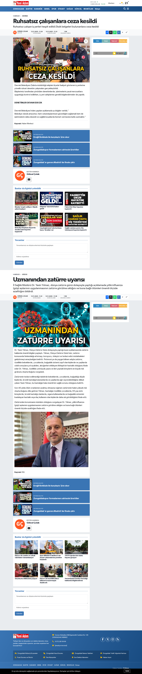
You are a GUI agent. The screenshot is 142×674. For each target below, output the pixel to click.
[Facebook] (102, 639)
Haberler (16, 16)
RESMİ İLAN (88, 9)
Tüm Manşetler (51, 657)
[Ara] (124, 9)
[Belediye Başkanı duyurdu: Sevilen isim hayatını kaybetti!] (26, 219)
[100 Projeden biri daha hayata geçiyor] (76, 547)
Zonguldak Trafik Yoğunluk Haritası (114, 653)
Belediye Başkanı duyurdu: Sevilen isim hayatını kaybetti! (25, 229)
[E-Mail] (29, 179)
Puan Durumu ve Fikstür (25, 657)
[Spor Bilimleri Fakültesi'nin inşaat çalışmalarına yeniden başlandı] (51, 547)
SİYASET (61, 9)
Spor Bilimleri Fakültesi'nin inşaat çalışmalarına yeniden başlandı (51, 557)
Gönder (19, 262)
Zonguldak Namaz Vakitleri (84, 653)
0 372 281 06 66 (60, 641)
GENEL (47, 9)
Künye (97, 9)
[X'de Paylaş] (111, 32)
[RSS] (117, 639)
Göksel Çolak (33, 174)
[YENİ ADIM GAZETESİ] (21, 3)
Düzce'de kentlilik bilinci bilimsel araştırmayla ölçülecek (49, 580)
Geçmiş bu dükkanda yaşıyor (26, 578)
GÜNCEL (78, 9)
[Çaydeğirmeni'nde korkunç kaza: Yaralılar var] (51, 220)
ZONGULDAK (18, 9)
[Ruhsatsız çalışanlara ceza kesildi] (51, 59)
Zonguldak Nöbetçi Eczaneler (27, 653)
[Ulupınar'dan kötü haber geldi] (51, 198)
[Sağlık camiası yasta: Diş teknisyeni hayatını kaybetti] (76, 220)
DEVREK (25, 16)
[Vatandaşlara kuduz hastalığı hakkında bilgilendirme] (76, 570)
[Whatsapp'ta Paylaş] (115, 32)
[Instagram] (112, 639)
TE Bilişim (126, 668)
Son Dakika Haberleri (81, 657)
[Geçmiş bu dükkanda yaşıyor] (26, 570)
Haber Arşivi (107, 657)
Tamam (127, 671)
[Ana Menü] (127, 9)
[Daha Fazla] (119, 32)
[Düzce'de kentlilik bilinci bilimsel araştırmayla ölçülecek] (51, 570)
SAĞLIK (70, 9)
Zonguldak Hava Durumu (54, 653)
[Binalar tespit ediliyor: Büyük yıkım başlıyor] (26, 198)
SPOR (54, 9)
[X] (107, 639)
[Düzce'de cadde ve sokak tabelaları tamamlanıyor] (26, 547)
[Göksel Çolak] (20, 175)
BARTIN (29, 9)
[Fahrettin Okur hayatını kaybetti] (76, 198)
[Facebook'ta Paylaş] (107, 32)
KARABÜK (38, 9)
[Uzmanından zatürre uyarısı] (51, 324)
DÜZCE (24, 274)
